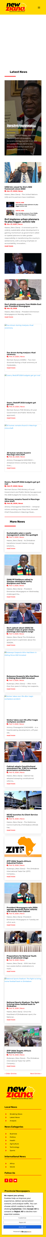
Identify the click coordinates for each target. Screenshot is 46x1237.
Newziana (13, 130)
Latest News (15, 1117)
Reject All (22, 1222)
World (12, 1167)
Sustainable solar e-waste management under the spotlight (22, 534)
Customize (22, 1218)
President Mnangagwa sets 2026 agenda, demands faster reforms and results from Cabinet (22, 909)
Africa (12, 1164)
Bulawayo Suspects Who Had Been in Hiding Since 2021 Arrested (23, 677)
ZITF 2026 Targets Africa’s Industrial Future (19, 862)
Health (12, 1140)
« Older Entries (11, 1074)
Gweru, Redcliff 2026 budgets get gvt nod (21, 403)
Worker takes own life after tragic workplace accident (22, 721)
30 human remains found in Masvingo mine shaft (19, 454)
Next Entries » (35, 1074)
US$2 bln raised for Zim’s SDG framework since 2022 (18, 188)
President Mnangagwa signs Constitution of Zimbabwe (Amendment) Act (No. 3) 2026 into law (21, 126)
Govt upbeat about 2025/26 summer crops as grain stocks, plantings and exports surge (21, 630)
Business (13, 1134)
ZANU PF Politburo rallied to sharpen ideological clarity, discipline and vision (20, 581)
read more (9, 246)
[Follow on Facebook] (6, 1180)
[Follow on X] (11, 1180)
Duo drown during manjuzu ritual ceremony (21, 353)
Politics (13, 1137)
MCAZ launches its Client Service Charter (22, 816)
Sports (12, 1150)
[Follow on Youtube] (15, 1180)
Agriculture (14, 1144)
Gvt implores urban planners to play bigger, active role (27, 205)
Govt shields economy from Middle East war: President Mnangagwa (27, 214)
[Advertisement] (23, 39)
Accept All (22, 1227)
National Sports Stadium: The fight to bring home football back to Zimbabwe (23, 1004)
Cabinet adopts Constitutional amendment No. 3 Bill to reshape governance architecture (22, 768)
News (30, 130)
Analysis (13, 1121)
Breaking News (16, 1114)
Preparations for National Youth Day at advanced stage (21, 957)
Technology (14, 1147)
